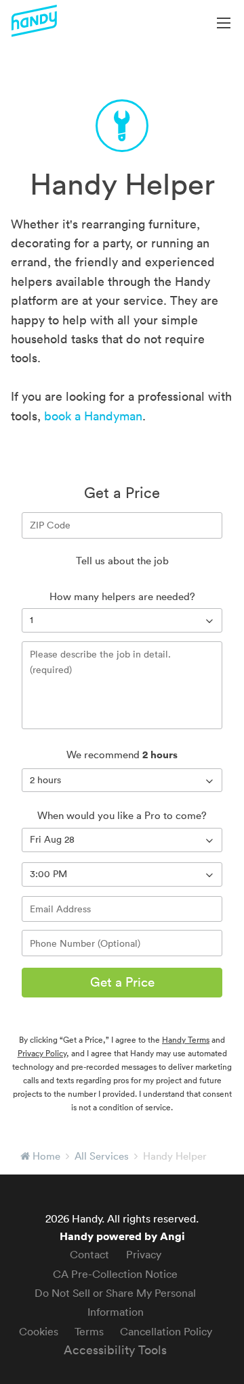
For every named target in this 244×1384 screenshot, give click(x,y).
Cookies (38, 1331)
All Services (102, 1156)
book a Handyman (93, 416)
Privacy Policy (42, 1053)
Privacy (143, 1254)
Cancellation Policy (166, 1331)
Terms (89, 1331)
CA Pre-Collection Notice (115, 1274)
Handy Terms (185, 1039)
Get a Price (122, 982)
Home (46, 1156)
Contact (89, 1254)
